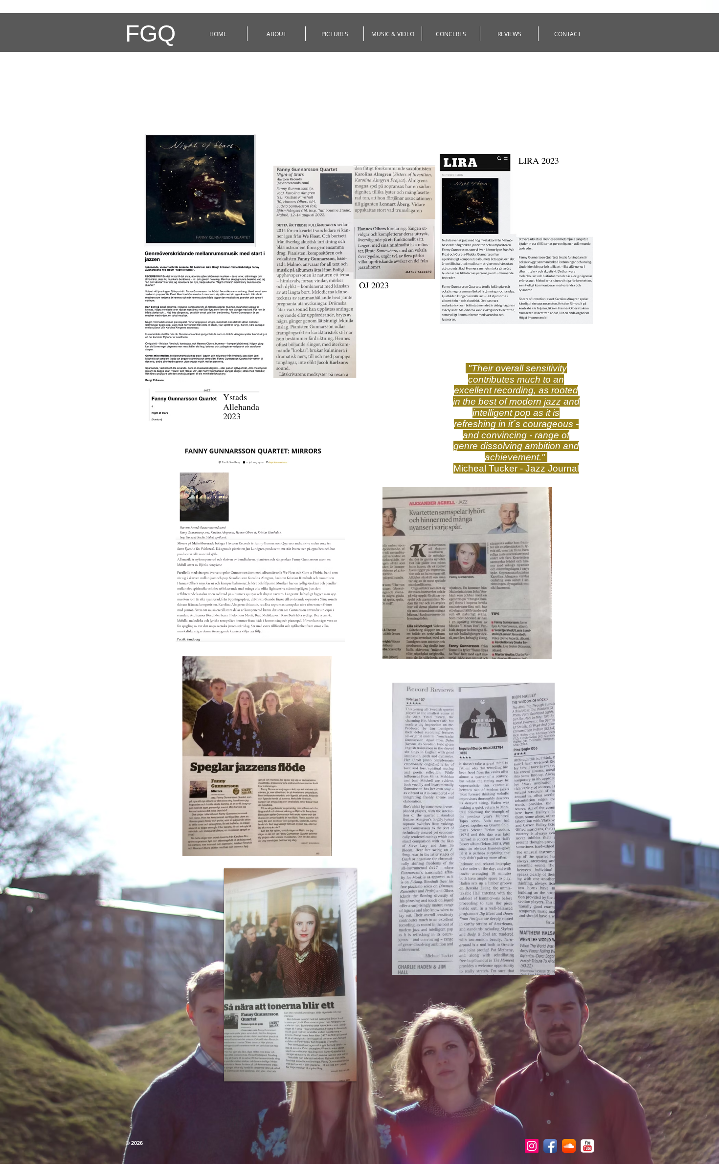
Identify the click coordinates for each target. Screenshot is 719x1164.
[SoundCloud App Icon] (569, 1146)
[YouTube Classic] (587, 1146)
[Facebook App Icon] (550, 1146)
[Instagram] (532, 1146)
